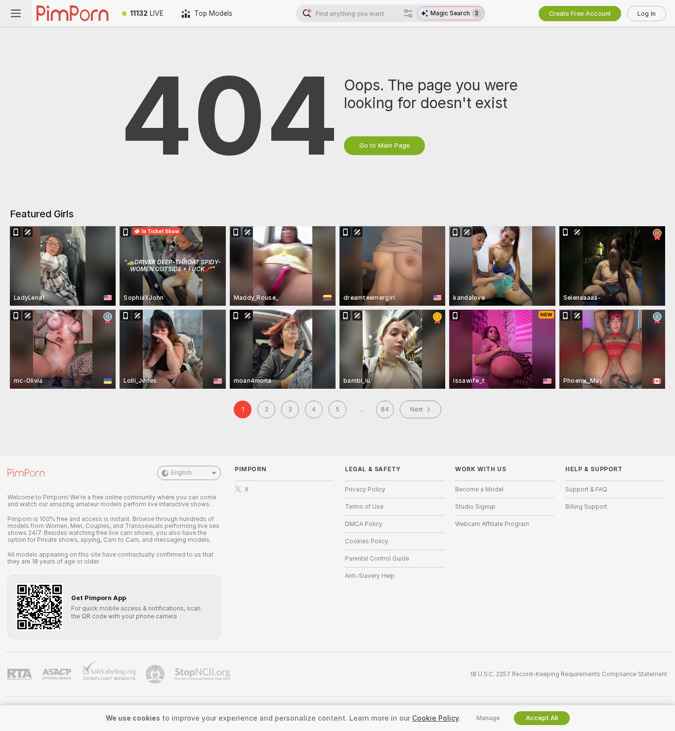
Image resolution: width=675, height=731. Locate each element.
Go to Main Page (384, 145)
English (181, 472)
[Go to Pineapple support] (156, 674)
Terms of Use (364, 506)
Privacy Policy (365, 489)
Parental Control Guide (377, 558)
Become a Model (479, 489)
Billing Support (586, 506)
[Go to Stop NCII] (203, 674)
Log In (646, 13)
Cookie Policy (435, 718)
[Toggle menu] (16, 13)
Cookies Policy (366, 541)
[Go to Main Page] (72, 13)
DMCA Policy (363, 524)
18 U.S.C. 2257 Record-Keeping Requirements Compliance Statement (568, 674)
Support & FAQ (586, 489)
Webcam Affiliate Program (492, 524)
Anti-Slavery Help (370, 575)
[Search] (408, 13)
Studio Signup (475, 506)
